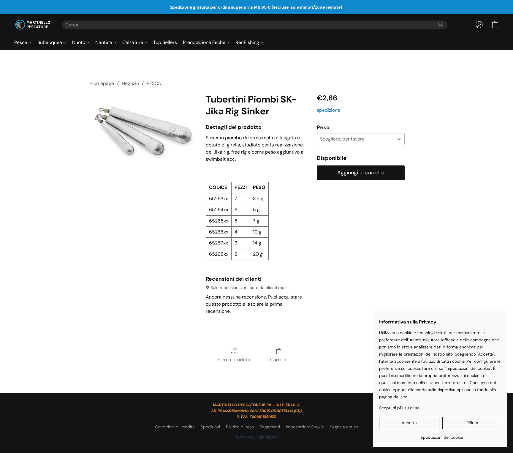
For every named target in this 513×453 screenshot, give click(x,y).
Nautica (104, 42)
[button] (32, 24)
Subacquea (50, 42)
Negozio (130, 83)
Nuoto (79, 42)
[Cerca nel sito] (440, 24)
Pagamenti (270, 427)
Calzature (133, 42)
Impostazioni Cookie (305, 427)
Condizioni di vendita (175, 427)
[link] (440, 435)
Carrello (278, 359)
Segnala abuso (344, 427)
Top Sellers (165, 42)
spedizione (328, 110)
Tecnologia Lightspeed (256, 437)
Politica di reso (240, 427)
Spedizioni (210, 427)
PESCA (154, 83)
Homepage (102, 83)
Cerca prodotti (234, 359)
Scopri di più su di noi (399, 408)
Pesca (21, 42)
